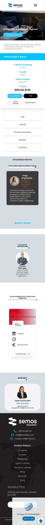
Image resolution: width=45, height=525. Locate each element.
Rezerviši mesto (15, 96)
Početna (7, 45)
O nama (22, 450)
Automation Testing (13, 47)
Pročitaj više (21, 354)
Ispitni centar (22, 463)
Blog (22, 471)
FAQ (22, 480)
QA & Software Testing (31, 45)
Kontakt (22, 476)
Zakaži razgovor (30, 102)
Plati (30, 96)
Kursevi (16, 45)
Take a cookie (28, 519)
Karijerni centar (22, 467)
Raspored (22, 459)
